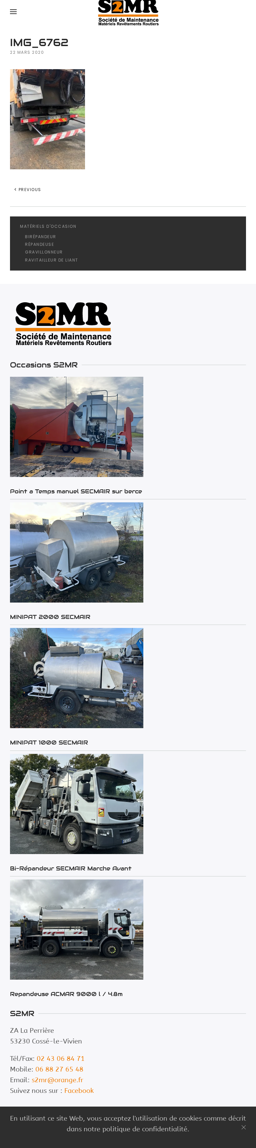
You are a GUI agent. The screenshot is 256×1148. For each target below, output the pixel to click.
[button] (13, 11)
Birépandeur (40, 236)
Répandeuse (39, 244)
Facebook (79, 1091)
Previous (29, 189)
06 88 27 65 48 (59, 1069)
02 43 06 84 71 (61, 1058)
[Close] (243, 1127)
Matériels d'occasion (48, 226)
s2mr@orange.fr (57, 1080)
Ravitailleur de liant (51, 260)
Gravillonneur (44, 252)
